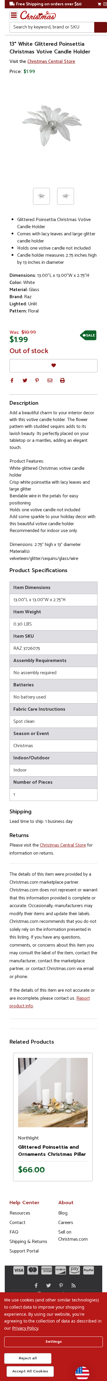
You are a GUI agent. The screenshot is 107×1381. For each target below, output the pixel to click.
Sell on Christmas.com (73, 1235)
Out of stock (29, 351)
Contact (18, 1223)
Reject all (28, 1358)
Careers (65, 1223)
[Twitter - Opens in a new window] (47, 1285)
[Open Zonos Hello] (79, 1371)
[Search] (100, 27)
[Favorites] (53, 365)
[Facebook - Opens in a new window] (34, 1285)
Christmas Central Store (51, 61)
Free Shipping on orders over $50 (48, 4)
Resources (20, 1213)
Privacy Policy (25, 1328)
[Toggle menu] (14, 15)
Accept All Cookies (30, 1371)
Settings (53, 1341)
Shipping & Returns (28, 1242)
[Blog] (72, 1285)
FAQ (14, 1232)
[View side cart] (105, 4)
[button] (12, 380)
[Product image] (53, 1092)
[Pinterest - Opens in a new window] (59, 1285)
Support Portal (24, 1251)
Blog (62, 1213)
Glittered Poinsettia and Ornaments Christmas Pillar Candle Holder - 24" (52, 1154)
